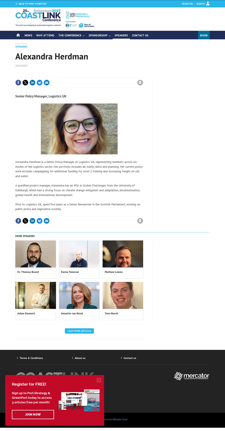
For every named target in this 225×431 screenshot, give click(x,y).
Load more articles (79, 330)
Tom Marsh (111, 313)
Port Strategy (32, 3)
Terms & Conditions (31, 358)
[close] (143, 75)
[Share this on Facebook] (18, 83)
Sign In (201, 3)
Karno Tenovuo (70, 272)
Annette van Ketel (72, 313)
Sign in (101, 75)
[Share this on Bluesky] (39, 83)
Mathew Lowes (114, 272)
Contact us (130, 358)
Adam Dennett (26, 313)
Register (187, 3)
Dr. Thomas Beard (28, 272)
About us (80, 358)
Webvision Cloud (120, 419)
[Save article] (140, 83)
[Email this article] (47, 83)
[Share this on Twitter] (25, 83)
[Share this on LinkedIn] (32, 83)
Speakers (21, 46)
